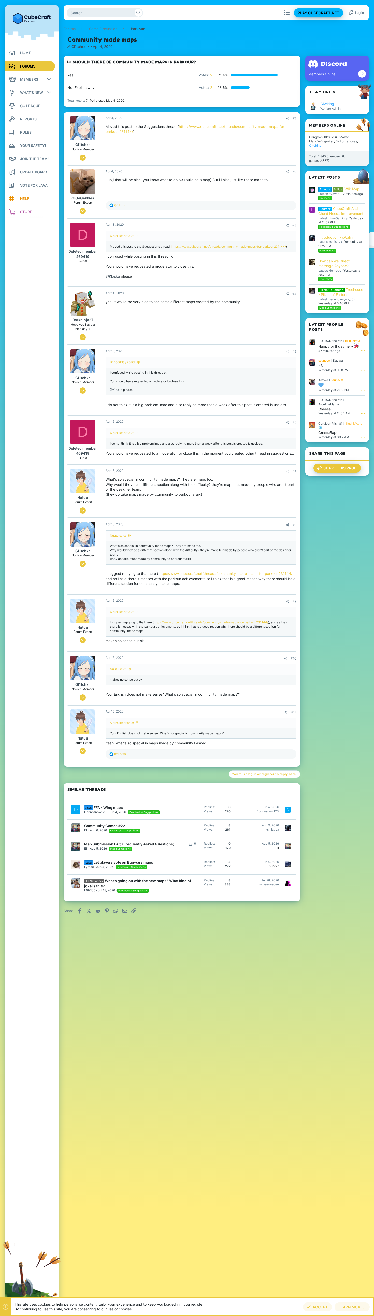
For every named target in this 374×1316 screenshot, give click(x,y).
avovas (352, 141)
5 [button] (205, 75)
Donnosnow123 (95, 812)
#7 (294, 471)
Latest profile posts (326, 327)
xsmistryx (272, 829)
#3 (294, 225)
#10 (293, 658)
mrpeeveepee (269, 884)
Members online (327, 125)
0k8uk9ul (331, 137)
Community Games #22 (104, 826)
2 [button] (205, 87)
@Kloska (113, 276)
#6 (294, 422)
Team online (323, 92)
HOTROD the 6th (330, 341)
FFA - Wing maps (108, 807)
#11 (293, 712)
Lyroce (89, 867)
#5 (294, 351)
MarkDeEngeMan (321, 141)
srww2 (344, 137)
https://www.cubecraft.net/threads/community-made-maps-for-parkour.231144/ (228, 246)
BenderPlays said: (122, 362)
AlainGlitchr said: (122, 236)
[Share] (288, 118)
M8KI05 (89, 890)
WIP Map (339, 189)
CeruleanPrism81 (330, 423)
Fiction (340, 141)
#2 (294, 172)
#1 (294, 118)
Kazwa (338, 360)
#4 (294, 294)
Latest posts (324, 177)
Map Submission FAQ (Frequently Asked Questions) (129, 844)
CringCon (316, 137)
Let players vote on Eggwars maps (123, 862)
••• (363, 350)
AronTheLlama (328, 404)
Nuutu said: (118, 536)
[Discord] (362, 74)
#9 (294, 601)
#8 (294, 525)
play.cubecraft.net (318, 13)
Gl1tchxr (78, 46)
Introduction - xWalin (335, 237)
